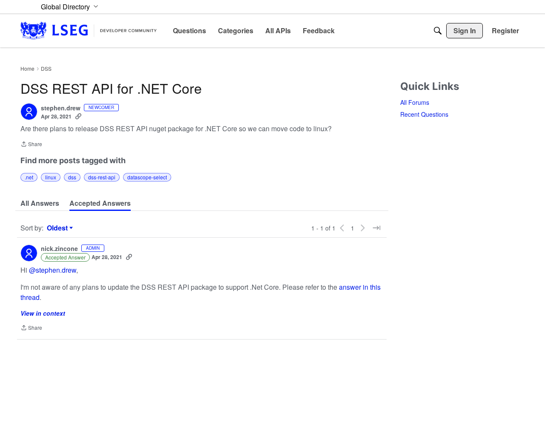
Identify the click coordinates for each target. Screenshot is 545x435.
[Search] (437, 30)
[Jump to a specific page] (376, 228)
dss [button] (72, 177)
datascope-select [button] (147, 177)
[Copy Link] (78, 116)
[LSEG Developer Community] (88, 30)
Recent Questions (424, 114)
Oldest (58, 228)
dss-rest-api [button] (101, 177)
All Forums (414, 102)
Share (31, 144)
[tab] (39, 203)
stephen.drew (60, 108)
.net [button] (29, 177)
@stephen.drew (52, 270)
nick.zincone (59, 249)
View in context (42, 313)
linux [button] (50, 177)
